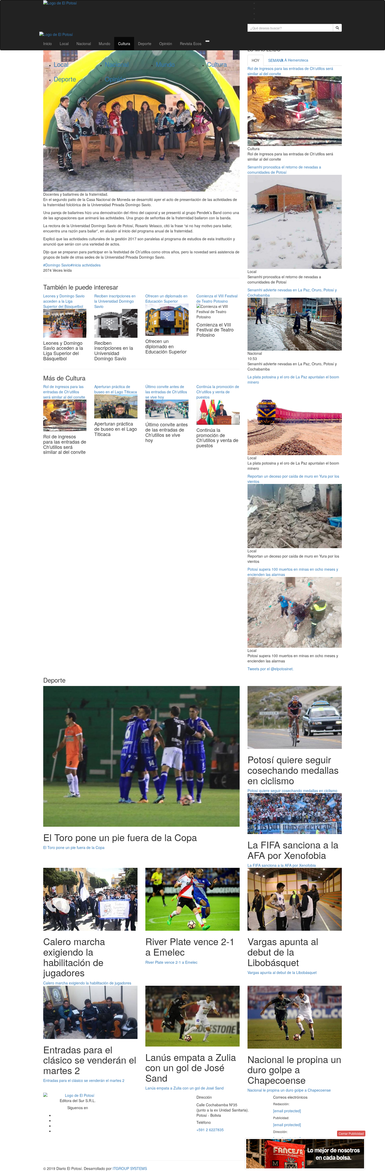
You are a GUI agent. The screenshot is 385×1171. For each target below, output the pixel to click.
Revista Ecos (190, 43)
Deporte (144, 43)
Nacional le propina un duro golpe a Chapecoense (289, 1090)
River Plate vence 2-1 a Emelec (171, 962)
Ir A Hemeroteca (294, 60)
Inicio (47, 43)
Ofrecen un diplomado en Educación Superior (166, 298)
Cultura (124, 43)
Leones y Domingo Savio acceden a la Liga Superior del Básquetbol (64, 301)
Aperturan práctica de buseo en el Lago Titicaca (115, 389)
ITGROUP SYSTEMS (130, 1168)
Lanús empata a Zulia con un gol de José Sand (184, 1088)
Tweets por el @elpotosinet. (271, 668)
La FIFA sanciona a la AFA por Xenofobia (282, 865)
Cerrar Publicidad (351, 1133)
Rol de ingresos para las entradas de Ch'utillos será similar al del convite (64, 392)
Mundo (104, 43)
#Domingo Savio (56, 265)
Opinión (165, 43)
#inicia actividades (85, 265)
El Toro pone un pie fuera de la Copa (73, 847)
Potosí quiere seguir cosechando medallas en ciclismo (292, 790)
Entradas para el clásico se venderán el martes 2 (83, 1080)
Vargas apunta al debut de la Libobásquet (282, 972)
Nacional (83, 43)
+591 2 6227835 (210, 1129)
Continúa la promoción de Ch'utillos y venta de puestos (217, 392)
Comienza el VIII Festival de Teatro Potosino (217, 298)
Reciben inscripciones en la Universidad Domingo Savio (115, 301)
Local (64, 43)
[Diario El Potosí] (141, 3)
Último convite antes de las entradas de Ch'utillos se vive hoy (166, 392)
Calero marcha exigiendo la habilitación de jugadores (87, 982)
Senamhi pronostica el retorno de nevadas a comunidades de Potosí (284, 169)
